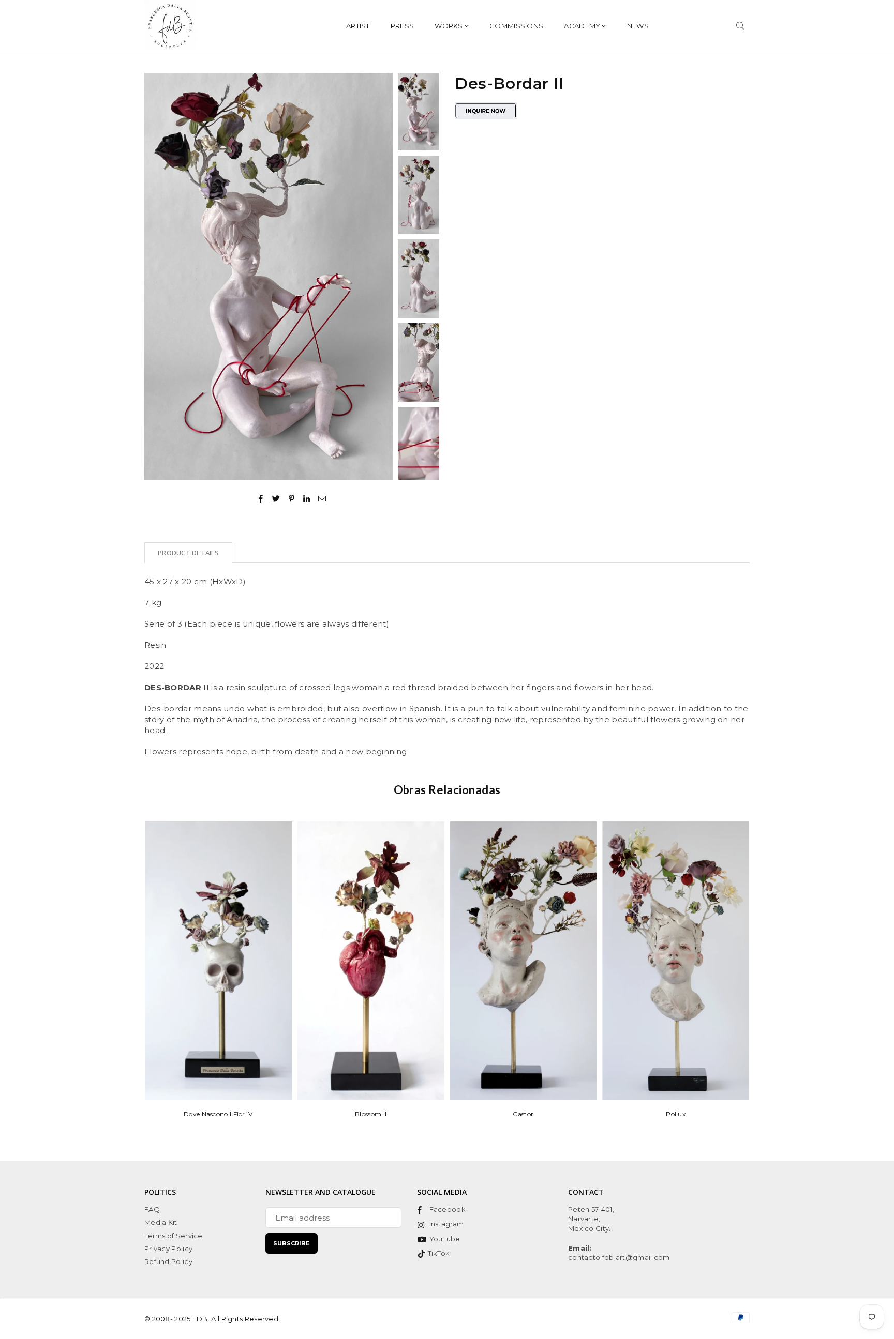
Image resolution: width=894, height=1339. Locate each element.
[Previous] (159, 276)
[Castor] (523, 960)
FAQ (152, 1209)
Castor (523, 1114)
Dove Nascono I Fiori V (218, 1114)
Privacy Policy (168, 1248)
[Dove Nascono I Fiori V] (218, 960)
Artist (358, 26)
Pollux (676, 1114)
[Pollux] (675, 960)
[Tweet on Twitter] (276, 498)
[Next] (378, 276)
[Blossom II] (370, 960)
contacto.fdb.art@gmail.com (619, 1257)
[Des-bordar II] (418, 111)
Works (449, 26)
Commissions (516, 26)
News (638, 26)
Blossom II (370, 1114)
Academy (582, 26)
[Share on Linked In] (307, 498)
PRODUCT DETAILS (188, 552)
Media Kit (160, 1222)
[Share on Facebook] (261, 498)
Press (402, 26)
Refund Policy (168, 1261)
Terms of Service (173, 1235)
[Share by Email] (322, 498)
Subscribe (291, 1243)
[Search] (740, 26)
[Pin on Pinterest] (292, 498)
